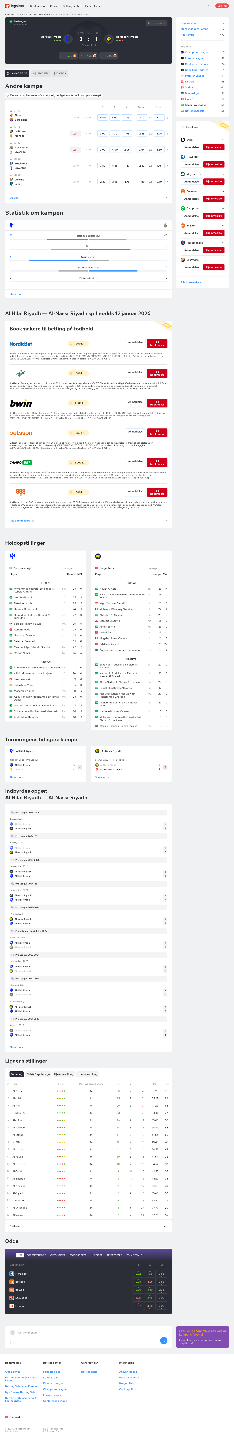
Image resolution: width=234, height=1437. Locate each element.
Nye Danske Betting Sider (21, 1392)
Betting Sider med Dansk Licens (20, 1379)
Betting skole (89, 1371)
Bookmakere (38, 6)
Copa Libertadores (204, 69)
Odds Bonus (12, 1371)
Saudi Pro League (204, 104)
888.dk (19, 1289)
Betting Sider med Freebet (21, 1386)
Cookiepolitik (127, 1389)
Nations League (204, 110)
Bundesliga (204, 93)
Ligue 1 (204, 99)
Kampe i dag (50, 1377)
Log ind (222, 5)
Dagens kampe (202, 23)
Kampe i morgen (53, 1383)
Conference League (204, 64)
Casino (54, 6)
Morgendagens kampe (202, 28)
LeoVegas (21, 1297)
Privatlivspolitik (129, 1377)
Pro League (44, 14)
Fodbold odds (51, 1371)
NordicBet (21, 1273)
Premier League (204, 75)
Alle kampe (202, 34)
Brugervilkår (127, 1383)
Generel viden (93, 6)
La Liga (204, 81)
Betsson (20, 1281)
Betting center (72, 6)
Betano (19, 1306)
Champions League (204, 52)
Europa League (204, 58)
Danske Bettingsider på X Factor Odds (20, 1399)
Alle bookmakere (22, 520)
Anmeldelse (135, 342)
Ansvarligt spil (128, 1371)
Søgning (209, 5)
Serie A (204, 87)
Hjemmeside (11, 14)
